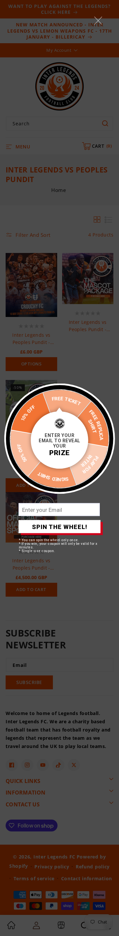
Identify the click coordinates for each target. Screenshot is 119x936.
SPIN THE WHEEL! (59, 526)
